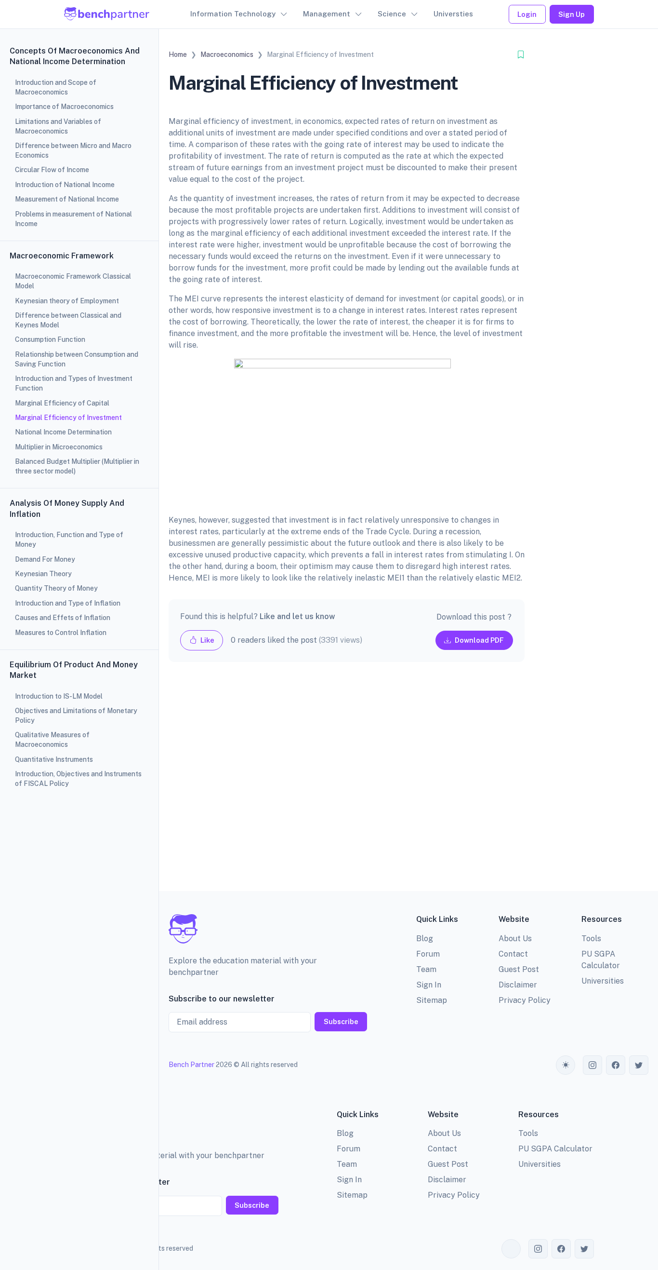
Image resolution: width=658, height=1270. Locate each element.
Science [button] (392, 14)
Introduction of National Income (65, 185)
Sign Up (571, 14)
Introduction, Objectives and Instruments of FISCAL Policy (78, 778)
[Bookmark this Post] (521, 54)
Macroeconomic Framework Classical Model (73, 281)
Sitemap (431, 1000)
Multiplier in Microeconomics (59, 447)
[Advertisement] (347, 784)
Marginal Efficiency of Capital (62, 403)
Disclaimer (518, 984)
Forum (428, 954)
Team (426, 969)
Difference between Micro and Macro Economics (73, 150)
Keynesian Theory (43, 574)
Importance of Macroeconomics (64, 106)
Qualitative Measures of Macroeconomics (52, 739)
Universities (602, 981)
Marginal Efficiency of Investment (68, 417)
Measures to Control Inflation (60, 632)
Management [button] (326, 14)
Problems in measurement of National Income (73, 219)
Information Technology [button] (233, 14)
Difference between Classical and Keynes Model (68, 320)
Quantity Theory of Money (56, 588)
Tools (591, 938)
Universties (453, 14)
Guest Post (519, 969)
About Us (515, 938)
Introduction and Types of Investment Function (73, 383)
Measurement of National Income (67, 199)
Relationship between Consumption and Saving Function (76, 359)
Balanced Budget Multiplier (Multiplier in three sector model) (77, 466)
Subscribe (341, 1021)
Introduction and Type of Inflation (67, 603)
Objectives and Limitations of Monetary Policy (76, 715)
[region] (79, 635)
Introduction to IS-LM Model (59, 696)
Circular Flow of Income (52, 170)
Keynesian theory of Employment (67, 301)
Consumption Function (50, 339)
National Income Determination (63, 432)
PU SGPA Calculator (555, 1148)
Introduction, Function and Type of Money (69, 539)
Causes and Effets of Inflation (62, 617)
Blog (424, 938)
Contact (513, 954)
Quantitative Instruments (54, 759)
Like (206, 640)
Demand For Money (45, 559)
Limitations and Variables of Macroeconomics (58, 126)
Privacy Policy (525, 1000)
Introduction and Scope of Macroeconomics (55, 87)
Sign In (428, 984)
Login (527, 14)
